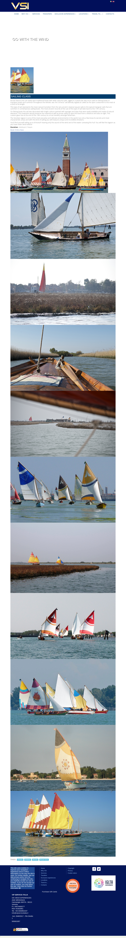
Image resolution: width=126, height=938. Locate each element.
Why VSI (25, 14)
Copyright (71, 868)
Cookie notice (72, 873)
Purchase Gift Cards (49, 892)
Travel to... (97, 14)
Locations (83, 14)
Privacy (70, 870)
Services (36, 14)
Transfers (47, 14)
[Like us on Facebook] (94, 869)
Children (27, 859)
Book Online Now (17, 130)
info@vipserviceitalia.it (20, 913)
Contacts (110, 14)
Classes (20, 859)
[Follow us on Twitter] (99, 869)
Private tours (44, 859)
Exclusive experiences (65, 14)
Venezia (35, 859)
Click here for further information (21, 887)
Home (16, 14)
